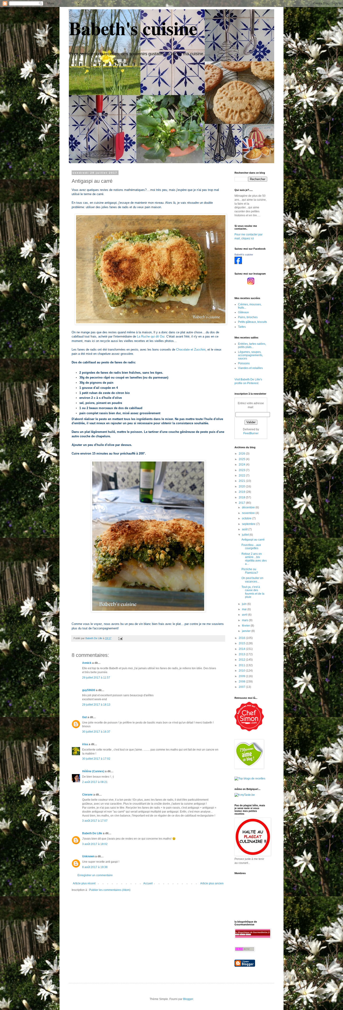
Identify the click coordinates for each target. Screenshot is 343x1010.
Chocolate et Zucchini (191, 349)
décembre (249, 507)
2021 (242, 481)
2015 (242, 643)
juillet (245, 534)
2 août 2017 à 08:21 (95, 782)
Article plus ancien (212, 883)
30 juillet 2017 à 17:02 (96, 758)
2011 (242, 665)
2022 (242, 475)
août (245, 529)
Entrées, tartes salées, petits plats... (252, 345)
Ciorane (87, 794)
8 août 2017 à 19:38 (95, 867)
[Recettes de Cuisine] (249, 730)
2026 (242, 453)
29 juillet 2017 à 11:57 (96, 677)
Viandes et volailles (250, 368)
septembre (249, 524)
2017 (242, 502)
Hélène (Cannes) (93, 771)
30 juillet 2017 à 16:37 (96, 731)
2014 (242, 649)
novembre (249, 513)
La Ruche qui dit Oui (150, 336)
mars (245, 620)
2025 (242, 459)
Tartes (242, 326)
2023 (242, 470)
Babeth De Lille (92, 833)
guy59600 (88, 690)
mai (244, 609)
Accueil (148, 883)
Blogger (188, 999)
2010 (242, 670)
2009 (242, 676)
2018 (242, 497)
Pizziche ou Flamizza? (250, 571)
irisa (85, 744)
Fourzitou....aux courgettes (251, 546)
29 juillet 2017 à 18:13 (96, 704)
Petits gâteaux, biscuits (252, 322)
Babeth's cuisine (133, 27)
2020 (242, 486)
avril (245, 614)
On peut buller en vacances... (252, 579)
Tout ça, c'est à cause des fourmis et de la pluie (253, 592)
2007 (242, 687)
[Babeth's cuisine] (238, 263)
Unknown (88, 856)
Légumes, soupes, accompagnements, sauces (250, 355)
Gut (84, 717)
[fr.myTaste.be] (244, 794)
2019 (242, 491)
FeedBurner (251, 433)
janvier (246, 631)
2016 (242, 638)
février (246, 625)
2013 (242, 654)
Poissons (244, 363)
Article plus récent (84, 883)
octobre (247, 518)
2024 (242, 464)
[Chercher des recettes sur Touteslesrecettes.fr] (249, 778)
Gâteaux (243, 312)
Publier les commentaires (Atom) (109, 890)
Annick (86, 663)
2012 (242, 659)
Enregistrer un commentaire (95, 875)
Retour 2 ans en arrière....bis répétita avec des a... (254, 558)
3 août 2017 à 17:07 (95, 820)
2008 (242, 681)
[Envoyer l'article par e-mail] (120, 638)
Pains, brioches (248, 317)
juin (244, 604)
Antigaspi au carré (253, 539)
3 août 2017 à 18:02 (95, 844)
